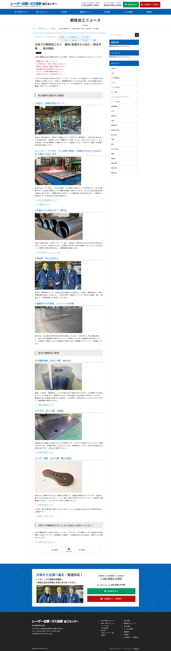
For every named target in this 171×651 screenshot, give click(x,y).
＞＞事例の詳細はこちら (44, 405)
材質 (112, 139)
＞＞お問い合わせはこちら (45, 542)
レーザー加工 (115, 101)
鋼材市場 (114, 168)
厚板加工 (114, 116)
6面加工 (113, 68)
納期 (112, 154)
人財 (112, 111)
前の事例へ (55, 550)
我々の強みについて (21, 12)
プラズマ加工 (115, 87)
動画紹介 (149, 12)
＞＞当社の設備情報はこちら (46, 200)
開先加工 (114, 173)
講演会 (113, 158)
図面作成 (114, 125)
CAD (112, 73)
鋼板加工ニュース (85, 12)
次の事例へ (82, 550)
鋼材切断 (114, 163)
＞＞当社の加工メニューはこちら (47, 252)
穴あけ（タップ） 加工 (107, 632)
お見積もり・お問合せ (131, 637)
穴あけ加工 (115, 149)
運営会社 (136, 648)
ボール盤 (114, 92)
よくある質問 (128, 12)
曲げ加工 (114, 135)
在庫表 (126, 634)
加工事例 (64, 12)
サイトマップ (128, 648)
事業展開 (114, 106)
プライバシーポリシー (115, 648)
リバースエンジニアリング (120, 97)
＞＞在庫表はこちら (42, 204)
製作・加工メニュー (42, 12)
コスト (113, 83)
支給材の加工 (115, 130)
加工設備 (107, 12)
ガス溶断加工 (115, 78)
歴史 (112, 144)
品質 (112, 120)
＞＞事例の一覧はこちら (44, 516)
